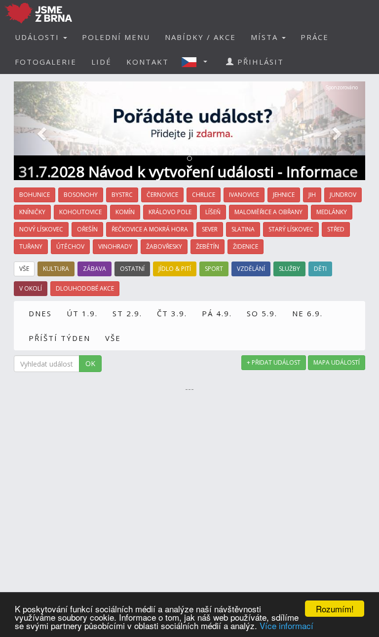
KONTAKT (147, 62)
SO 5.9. (262, 313)
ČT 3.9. (172, 313)
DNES (40, 313)
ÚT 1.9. (82, 313)
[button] (197, 61)
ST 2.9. (127, 313)
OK (90, 363)
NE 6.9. (307, 313)
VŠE (113, 338)
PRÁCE (315, 37)
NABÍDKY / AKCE (200, 37)
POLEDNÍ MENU (116, 37)
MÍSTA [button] (266, 37)
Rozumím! (335, 608)
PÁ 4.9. (217, 313)
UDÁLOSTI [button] (38, 37)
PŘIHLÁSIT (259, 62)
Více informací (286, 625)
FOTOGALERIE (45, 62)
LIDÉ (101, 62)
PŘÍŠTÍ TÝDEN (59, 338)
